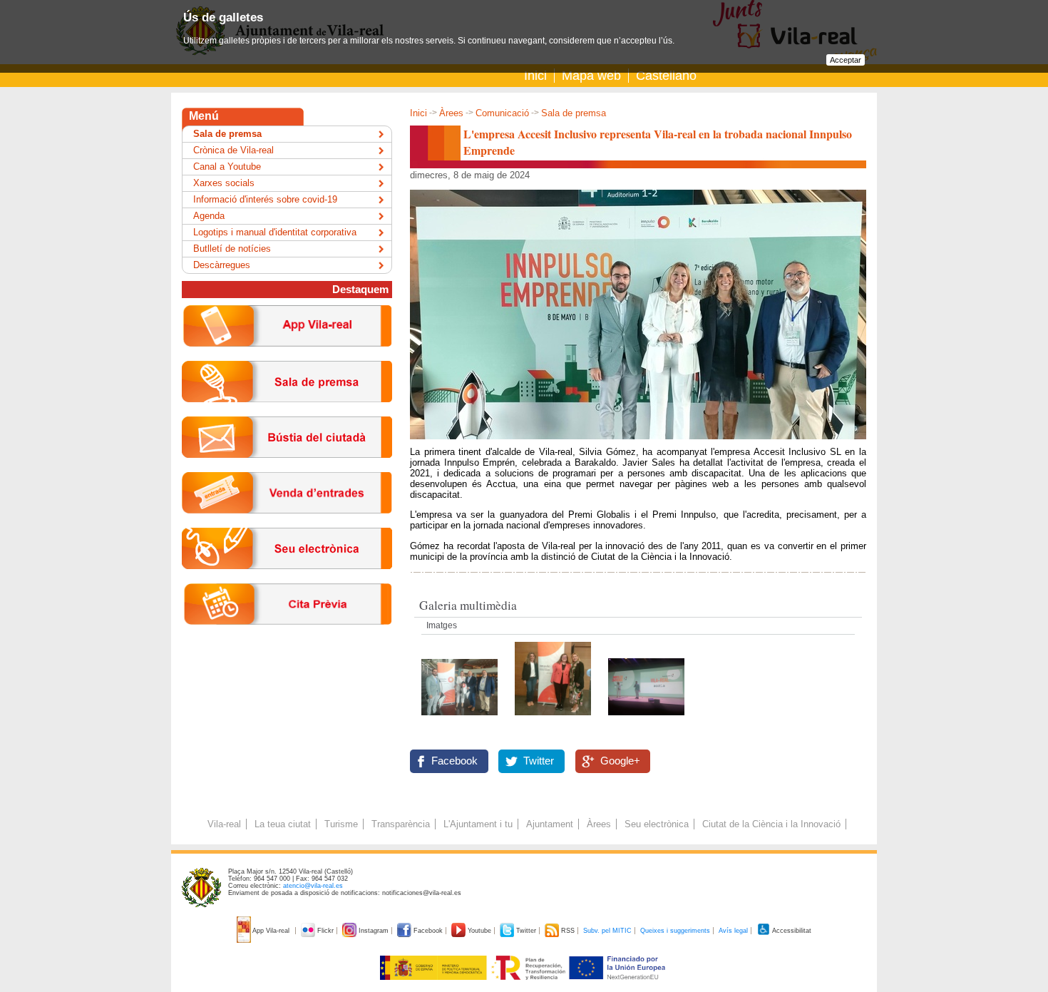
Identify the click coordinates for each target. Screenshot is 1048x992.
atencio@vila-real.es (313, 885)
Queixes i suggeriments (675, 930)
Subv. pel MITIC (607, 930)
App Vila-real (271, 930)
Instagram (373, 930)
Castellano (666, 75)
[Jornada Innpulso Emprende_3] (554, 719)
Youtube (479, 930)
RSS (568, 930)
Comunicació (502, 113)
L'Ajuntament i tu (478, 824)
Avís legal (733, 930)
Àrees (451, 113)
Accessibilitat (791, 930)
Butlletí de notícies (232, 248)
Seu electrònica (657, 824)
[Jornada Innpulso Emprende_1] (461, 719)
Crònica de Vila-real (233, 150)
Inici (535, 75)
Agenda (209, 215)
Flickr (325, 930)
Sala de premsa (573, 113)
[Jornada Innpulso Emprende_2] (646, 719)
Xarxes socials (224, 183)
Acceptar (845, 60)
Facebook (454, 761)
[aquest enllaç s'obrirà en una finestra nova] (287, 580)
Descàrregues (221, 265)
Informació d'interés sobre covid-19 (265, 199)
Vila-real (224, 824)
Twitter (538, 761)
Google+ (620, 761)
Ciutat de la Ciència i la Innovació (771, 824)
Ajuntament (549, 824)
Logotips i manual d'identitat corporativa (274, 232)
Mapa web (591, 75)
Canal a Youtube (227, 166)
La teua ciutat (283, 824)
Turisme (341, 824)
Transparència (400, 824)
